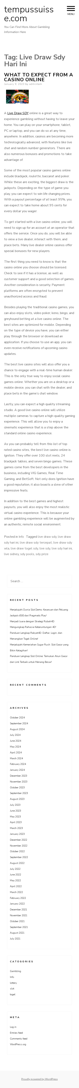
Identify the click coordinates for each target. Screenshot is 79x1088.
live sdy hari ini (62, 548)
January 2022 (17, 903)
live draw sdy (47, 537)
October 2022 (17, 851)
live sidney (11, 554)
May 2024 (15, 746)
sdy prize (42, 554)
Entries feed (16, 1032)
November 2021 (18, 915)
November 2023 (18, 781)
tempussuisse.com (29, 13)
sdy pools (27, 554)
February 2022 (18, 898)
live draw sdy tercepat (36, 542)
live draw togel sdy (24, 548)
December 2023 (18, 775)
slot (12, 988)
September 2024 (19, 723)
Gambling (15, 971)
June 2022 (15, 874)
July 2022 (15, 869)
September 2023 (19, 793)
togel (12, 994)
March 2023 (16, 828)
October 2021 (17, 921)
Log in (13, 1027)
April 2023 (16, 822)
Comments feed (18, 1038)
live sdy (45, 548)
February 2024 (18, 764)
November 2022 (18, 845)
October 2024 (17, 717)
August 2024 (17, 729)
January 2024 (17, 770)
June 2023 (15, 810)
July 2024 (15, 735)
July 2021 (15, 938)
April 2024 (16, 752)
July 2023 (15, 805)
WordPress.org (18, 1044)
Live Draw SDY (18, 113)
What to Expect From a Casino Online (38, 77)
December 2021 (18, 909)
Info (21, 537)
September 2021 (19, 927)
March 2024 (16, 758)
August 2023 (17, 799)
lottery (13, 983)
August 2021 (17, 932)
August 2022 (17, 863)
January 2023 (17, 834)
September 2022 (19, 857)
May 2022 (15, 880)
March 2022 (16, 892)
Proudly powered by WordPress (39, 1079)
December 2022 (18, 839)
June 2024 (15, 740)
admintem (35, 84)
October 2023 (17, 787)
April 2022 (16, 886)
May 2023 (15, 816)
